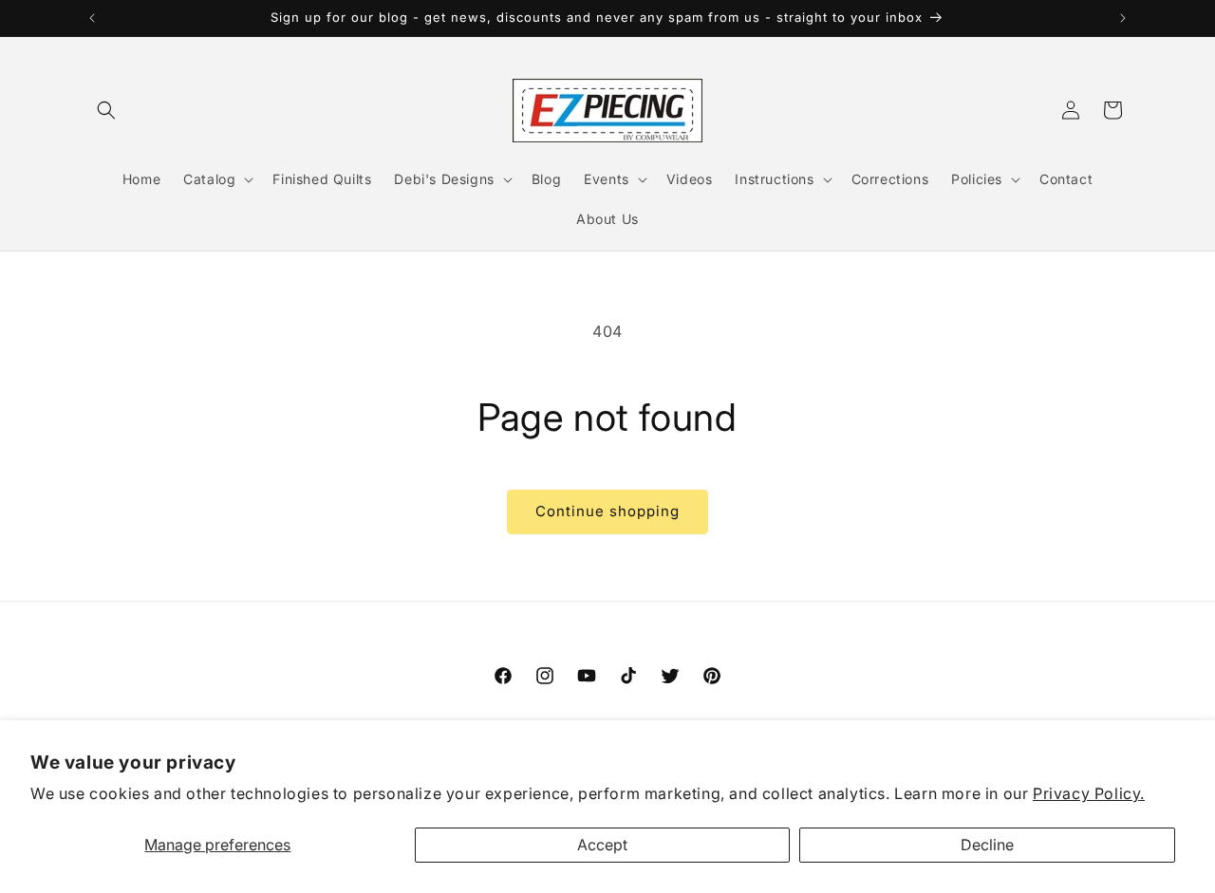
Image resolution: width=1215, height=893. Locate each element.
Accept (602, 844)
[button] (106, 110)
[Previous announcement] (92, 18)
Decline (987, 844)
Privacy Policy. (1089, 793)
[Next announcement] (1123, 18)
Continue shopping (607, 511)
